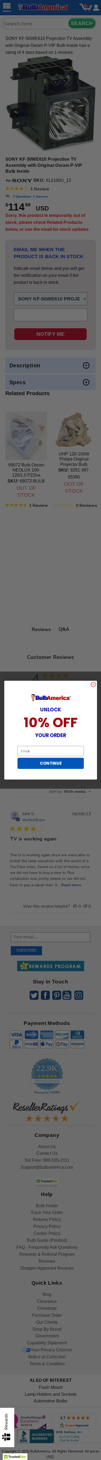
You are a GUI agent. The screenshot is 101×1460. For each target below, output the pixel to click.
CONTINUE (50, 763)
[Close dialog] (93, 684)
